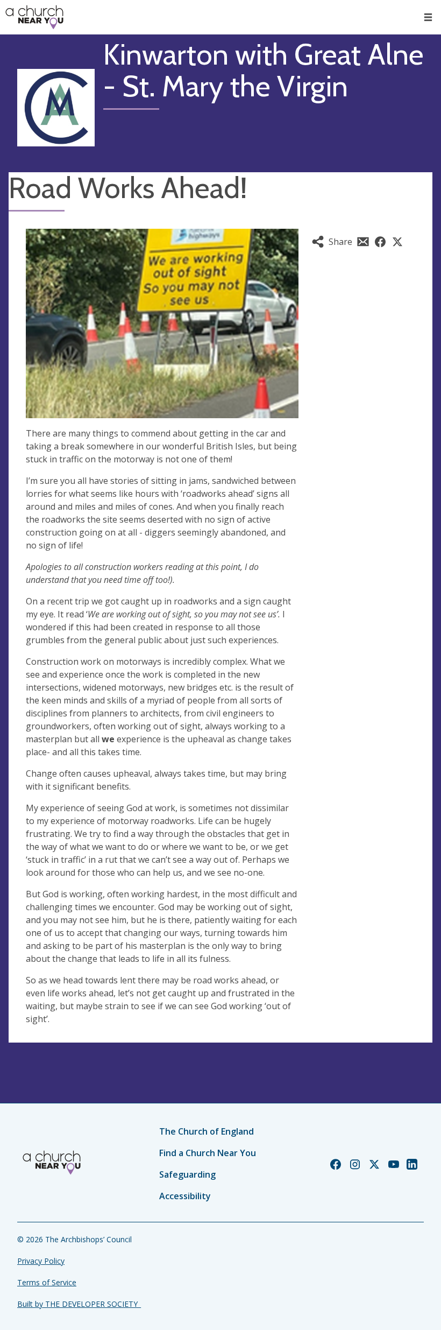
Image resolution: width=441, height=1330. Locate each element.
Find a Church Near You (207, 1153)
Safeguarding (187, 1174)
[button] (428, 17)
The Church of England (206, 1131)
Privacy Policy (41, 1261)
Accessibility (185, 1196)
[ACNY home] (34, 17)
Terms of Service (46, 1282)
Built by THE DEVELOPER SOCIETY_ (79, 1304)
